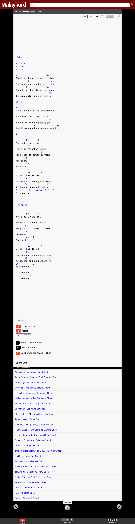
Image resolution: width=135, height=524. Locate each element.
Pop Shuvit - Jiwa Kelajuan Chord (31, 482)
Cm (30, 190)
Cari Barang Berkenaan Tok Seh (36, 353)
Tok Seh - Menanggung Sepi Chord (28, 12)
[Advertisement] (69, 36)
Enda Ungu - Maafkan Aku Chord (30, 382)
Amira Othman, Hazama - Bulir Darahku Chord (36, 377)
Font (96, 16)
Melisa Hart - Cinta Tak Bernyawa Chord (33, 398)
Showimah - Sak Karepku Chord (30, 409)
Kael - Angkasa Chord (25, 493)
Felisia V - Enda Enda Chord (28, 488)
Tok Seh (21, 57)
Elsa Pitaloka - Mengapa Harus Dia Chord (34, 414)
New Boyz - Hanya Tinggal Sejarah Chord (34, 424)
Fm (48, 190)
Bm (17, 69)
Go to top (20, 320)
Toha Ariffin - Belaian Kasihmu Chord (32, 472)
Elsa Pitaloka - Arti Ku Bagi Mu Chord (32, 403)
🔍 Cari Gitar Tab (23, 335)
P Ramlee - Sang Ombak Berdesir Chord (34, 393)
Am (17, 63)
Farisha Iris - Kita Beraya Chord (29, 461)
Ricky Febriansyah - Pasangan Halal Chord (35, 435)
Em (17, 190)
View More (67, 502)
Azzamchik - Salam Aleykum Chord (31, 372)
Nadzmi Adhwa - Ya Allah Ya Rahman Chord (36, 467)
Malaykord (13, 4)
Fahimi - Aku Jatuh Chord (27, 498)
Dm (23, 66)
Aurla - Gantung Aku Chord (27, 445)
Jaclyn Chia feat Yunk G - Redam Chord (33, 477)
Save (85, 16)
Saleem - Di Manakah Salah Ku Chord (33, 440)
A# (36, 190)
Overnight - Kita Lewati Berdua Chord (32, 388)
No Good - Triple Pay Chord (28, 456)
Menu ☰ (110, 16)
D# (40, 190)
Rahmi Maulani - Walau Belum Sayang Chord (36, 430)
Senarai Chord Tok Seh (32, 342)
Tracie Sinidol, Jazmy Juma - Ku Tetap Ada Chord (38, 451)
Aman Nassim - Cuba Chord (28, 419)
